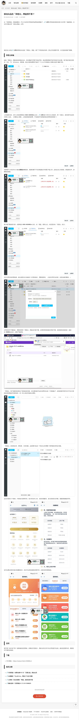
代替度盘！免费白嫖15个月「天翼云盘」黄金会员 (22, 672)
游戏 (46, 3)
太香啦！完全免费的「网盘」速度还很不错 (20, 680)
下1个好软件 (37, 711)
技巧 (51, 3)
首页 (3, 8)
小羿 (47, 22)
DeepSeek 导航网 (27, 711)
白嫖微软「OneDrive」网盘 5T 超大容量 (20, 676)
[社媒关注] (75, 704)
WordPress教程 (45, 711)
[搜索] (75, 2)
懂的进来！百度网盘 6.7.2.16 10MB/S (19, 683)
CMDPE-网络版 (58, 711)
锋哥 (17, 17)
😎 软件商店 (24, 3)
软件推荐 (33, 3)
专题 (69, 3)
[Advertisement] (39, 37)
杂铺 (51, 711)
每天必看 (16, 3)
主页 (10, 3)
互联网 (40, 3)
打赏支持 (40, 696)
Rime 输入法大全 (60, 3)
